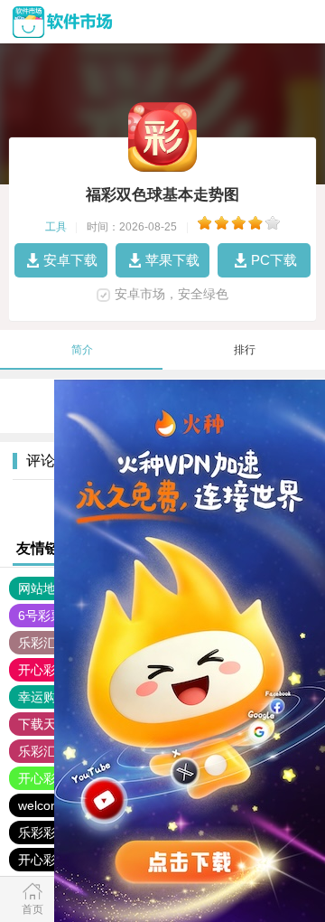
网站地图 (43, 588)
